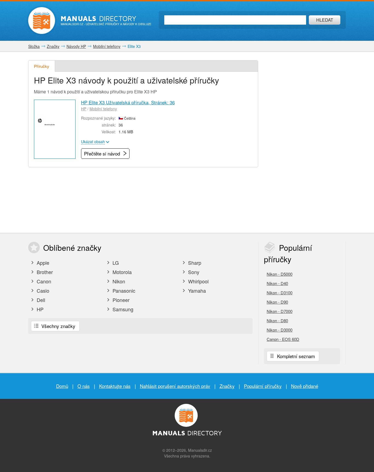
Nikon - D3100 (279, 292)
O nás (83, 385)
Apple (42, 262)
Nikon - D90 (277, 302)
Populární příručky (263, 385)
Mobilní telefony (103, 108)
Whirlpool (198, 281)
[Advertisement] (305, 142)
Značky (227, 385)
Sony (193, 271)
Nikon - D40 (277, 283)
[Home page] (42, 20)
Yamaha (196, 290)
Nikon (118, 281)
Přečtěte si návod (102, 153)
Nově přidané (304, 385)
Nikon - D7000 (279, 311)
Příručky (41, 66)
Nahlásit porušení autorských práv (175, 385)
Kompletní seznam (295, 356)
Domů (62, 385)
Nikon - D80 (277, 320)
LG (115, 262)
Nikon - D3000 (279, 330)
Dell (40, 299)
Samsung (122, 309)
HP (83, 108)
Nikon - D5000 (279, 274)
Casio (42, 290)
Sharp (194, 262)
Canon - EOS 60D (283, 339)
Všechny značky (57, 326)
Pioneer (120, 299)
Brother (44, 271)
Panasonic (123, 290)
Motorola (121, 271)
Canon (43, 281)
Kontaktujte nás (115, 385)
